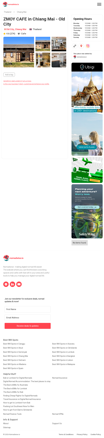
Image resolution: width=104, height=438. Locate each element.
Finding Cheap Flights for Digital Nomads (20, 396)
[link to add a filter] (9, 75)
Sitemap (7, 427)
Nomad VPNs (58, 414)
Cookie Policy (96, 434)
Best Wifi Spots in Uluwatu (63, 344)
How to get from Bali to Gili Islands (17, 410)
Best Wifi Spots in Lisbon (62, 360)
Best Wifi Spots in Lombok (63, 352)
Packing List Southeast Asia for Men (18, 406)
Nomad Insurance (59, 378)
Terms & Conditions (66, 434)
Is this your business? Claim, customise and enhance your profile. (26, 84)
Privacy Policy (82, 434)
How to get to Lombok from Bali (16, 403)
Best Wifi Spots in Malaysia (63, 364)
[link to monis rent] (87, 109)
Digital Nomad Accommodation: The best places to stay (27, 381)
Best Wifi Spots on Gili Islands (64, 348)
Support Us (57, 423)
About (6, 423)
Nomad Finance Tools (12, 414)
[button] (99, 4)
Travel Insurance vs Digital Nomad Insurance (22, 399)
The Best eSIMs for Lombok (15, 388)
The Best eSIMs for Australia (15, 385)
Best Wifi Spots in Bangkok (63, 356)
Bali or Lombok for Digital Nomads (17, 378)
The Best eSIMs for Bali (13, 392)
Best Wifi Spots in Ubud (13, 348)
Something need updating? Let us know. (17, 81)
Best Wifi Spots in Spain (13, 368)
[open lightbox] (18, 52)
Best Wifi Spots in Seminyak (15, 352)
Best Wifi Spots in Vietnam (14, 360)
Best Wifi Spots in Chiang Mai (15, 356)
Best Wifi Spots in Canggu (14, 344)
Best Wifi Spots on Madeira (14, 364)
